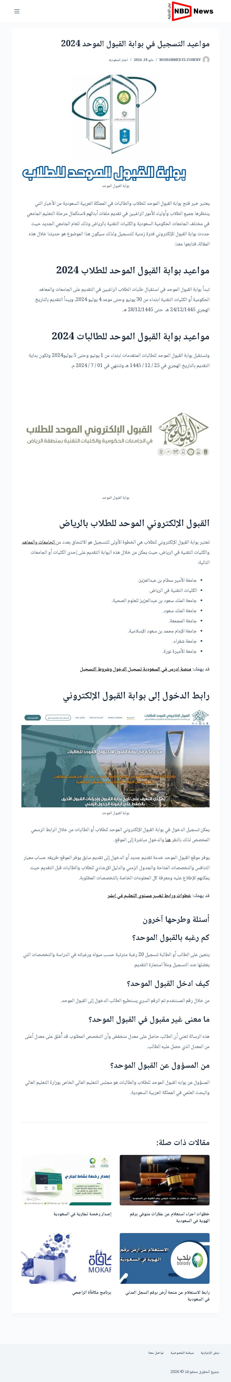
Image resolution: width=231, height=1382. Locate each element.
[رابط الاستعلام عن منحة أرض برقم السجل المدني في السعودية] (165, 1258)
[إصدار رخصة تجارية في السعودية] (66, 1180)
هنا (168, 840)
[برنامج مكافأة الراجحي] (66, 1258)
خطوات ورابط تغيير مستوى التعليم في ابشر (149, 896)
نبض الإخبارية (210, 1353)
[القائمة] (16, 11)
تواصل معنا (156, 1353)
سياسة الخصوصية (182, 1353)
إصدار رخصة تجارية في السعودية (82, 1214)
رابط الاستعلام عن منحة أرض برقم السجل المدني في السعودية (167, 1296)
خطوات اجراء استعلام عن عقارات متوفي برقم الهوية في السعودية (170, 1217)
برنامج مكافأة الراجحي (91, 1293)
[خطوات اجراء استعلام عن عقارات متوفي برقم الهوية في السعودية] (165, 1180)
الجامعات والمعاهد (39, 542)
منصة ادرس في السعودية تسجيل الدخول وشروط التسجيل (135, 669)
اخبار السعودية (118, 60)
